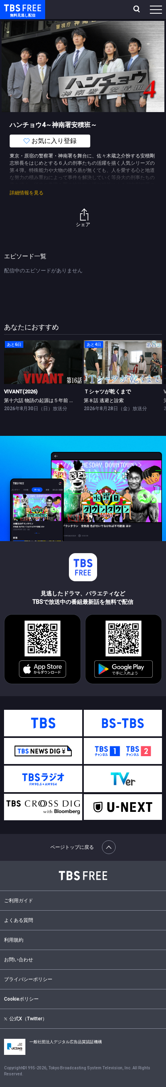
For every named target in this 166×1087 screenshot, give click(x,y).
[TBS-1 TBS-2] (123, 751)
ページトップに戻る (72, 847)
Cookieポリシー (21, 999)
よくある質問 (18, 920)
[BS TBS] (123, 723)
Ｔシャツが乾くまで (107, 391)
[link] (43, 362)
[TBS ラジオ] (43, 779)
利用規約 (13, 940)
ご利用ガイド (18, 900)
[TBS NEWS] (43, 751)
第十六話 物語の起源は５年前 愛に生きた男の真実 (58, 400)
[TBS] (43, 723)
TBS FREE (13, 7)
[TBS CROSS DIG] (43, 807)
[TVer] (123, 779)
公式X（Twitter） (28, 1019)
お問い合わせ (18, 959)
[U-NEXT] (123, 807)
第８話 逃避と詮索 (104, 400)
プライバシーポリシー (28, 979)
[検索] (137, 9)
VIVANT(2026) (20, 391)
